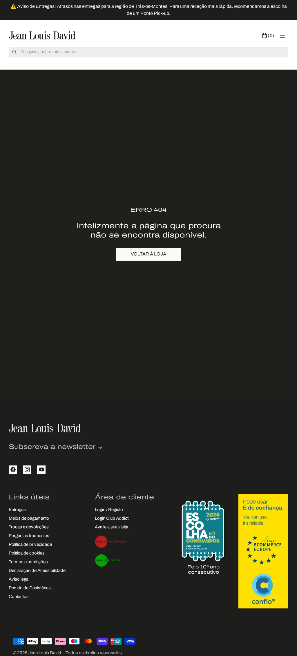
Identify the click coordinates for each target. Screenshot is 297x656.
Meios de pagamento (29, 519)
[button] (268, 35)
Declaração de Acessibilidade (37, 571)
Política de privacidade (30, 545)
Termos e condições (28, 562)
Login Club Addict (111, 519)
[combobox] (148, 52)
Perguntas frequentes (29, 536)
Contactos (19, 597)
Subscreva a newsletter (52, 447)
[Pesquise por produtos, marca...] (14, 52)
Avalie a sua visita (111, 527)
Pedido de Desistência (30, 588)
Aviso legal (19, 579)
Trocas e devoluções (29, 527)
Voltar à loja (148, 254)
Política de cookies (27, 553)
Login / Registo (109, 510)
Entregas (17, 510)
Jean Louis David (44, 653)
